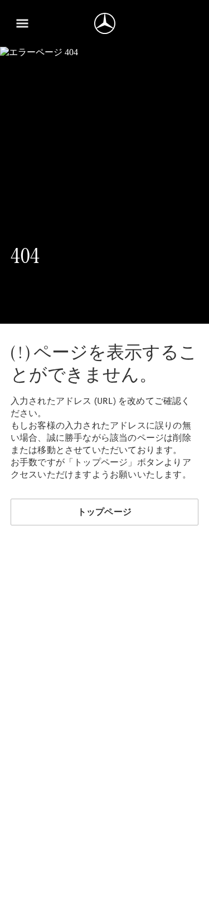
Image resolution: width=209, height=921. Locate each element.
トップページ (104, 512)
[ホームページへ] (105, 23)
